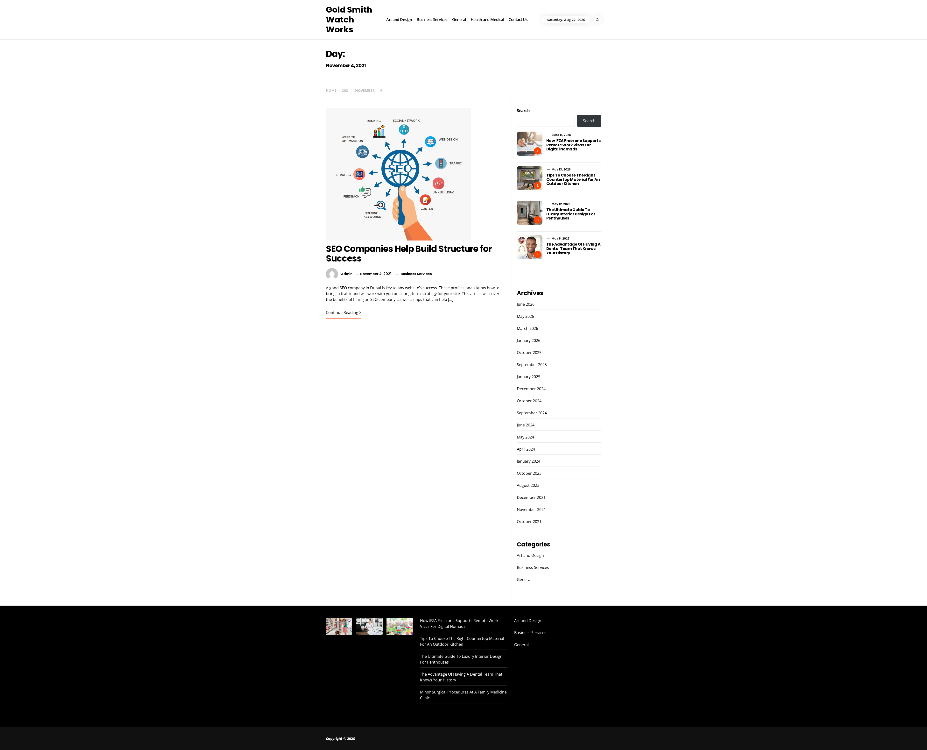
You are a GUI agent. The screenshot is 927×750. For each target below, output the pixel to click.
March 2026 (527, 328)
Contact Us (518, 19)
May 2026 (525, 316)
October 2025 (529, 352)
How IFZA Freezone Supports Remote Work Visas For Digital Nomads (573, 145)
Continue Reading (342, 312)
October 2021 (529, 521)
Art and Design (399, 19)
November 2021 (531, 509)
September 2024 (532, 413)
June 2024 (525, 425)
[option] (136, 739)
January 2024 (528, 461)
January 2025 (528, 376)
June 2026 (525, 304)
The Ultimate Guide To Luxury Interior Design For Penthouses (570, 214)
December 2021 (531, 497)
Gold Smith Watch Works (349, 19)
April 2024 (526, 449)
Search (523, 110)
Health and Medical (487, 19)
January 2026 (528, 340)
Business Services (432, 19)
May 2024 (525, 437)
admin (346, 273)
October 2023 (529, 473)
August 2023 (528, 485)
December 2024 (531, 388)
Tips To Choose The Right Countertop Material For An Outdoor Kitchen (573, 179)
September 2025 (532, 364)
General (459, 19)
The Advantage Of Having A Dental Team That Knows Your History (573, 248)
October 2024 (529, 400)
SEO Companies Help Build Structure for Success (409, 254)
